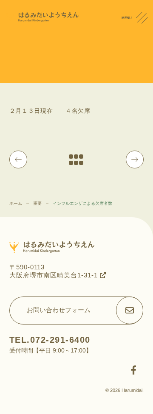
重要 (37, 203)
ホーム (15, 203)
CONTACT (144, 63)
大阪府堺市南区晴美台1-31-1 (54, 275)
